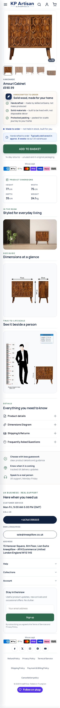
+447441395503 (30, 519)
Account (7, 580)
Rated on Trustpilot (38, 684)
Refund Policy (14, 658)
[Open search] (39, 4)
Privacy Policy (28, 658)
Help (5, 563)
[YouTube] (45, 648)
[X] (22, 648)
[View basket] (54, 4)
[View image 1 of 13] (8, 70)
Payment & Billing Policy (38, 668)
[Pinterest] (38, 648)
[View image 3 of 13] (30, 70)
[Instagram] (30, 648)
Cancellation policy (30, 677)
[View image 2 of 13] (19, 70)
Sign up (30, 617)
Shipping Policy (18, 668)
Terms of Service (45, 658)
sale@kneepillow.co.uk (30, 534)
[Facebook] (15, 648)
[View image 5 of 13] (51, 70)
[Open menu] (5, 4)
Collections (9, 572)
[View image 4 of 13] (40, 70)
